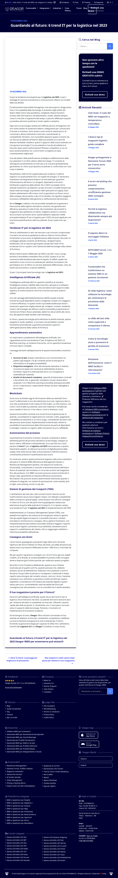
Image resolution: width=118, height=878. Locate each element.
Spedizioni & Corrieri (52, 766)
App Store (91, 735)
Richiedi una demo (96, 9)
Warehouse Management (16, 766)
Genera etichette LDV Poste (17, 854)
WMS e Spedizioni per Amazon (18, 806)
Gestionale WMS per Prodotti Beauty (21, 749)
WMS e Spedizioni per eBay (17, 809)
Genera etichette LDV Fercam (18, 857)
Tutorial (10, 714)
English (83, 765)
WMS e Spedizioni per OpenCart (19, 817)
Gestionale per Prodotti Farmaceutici (21, 740)
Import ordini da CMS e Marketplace (21, 786)
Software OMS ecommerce (97, 409)
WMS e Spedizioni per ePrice (18, 820)
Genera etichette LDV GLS (16, 837)
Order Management (14, 780)
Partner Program (50, 686)
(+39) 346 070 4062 (86, 840)
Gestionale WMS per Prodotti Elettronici (22, 746)
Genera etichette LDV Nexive (55, 852)
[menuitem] (64, 2)
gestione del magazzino (92, 417)
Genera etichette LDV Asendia (18, 860)
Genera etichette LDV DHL (17, 843)
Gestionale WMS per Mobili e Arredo (21, 743)
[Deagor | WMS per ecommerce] (14, 9)
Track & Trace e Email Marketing (56, 771)
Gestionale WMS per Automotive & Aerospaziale (25, 734)
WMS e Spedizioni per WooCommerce (21, 814)
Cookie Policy (49, 717)
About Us (47, 680)
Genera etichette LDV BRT (17, 840)
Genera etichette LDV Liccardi (55, 846)
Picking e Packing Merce (16, 783)
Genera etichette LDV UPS (17, 846)
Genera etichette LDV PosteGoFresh (57, 857)
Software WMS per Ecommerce (19, 731)
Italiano (84, 759)
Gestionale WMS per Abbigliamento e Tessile (24, 752)
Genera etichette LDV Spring (55, 843)
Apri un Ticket (92, 836)
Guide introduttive (14, 709)
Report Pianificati (50, 780)
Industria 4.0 (49, 683)
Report (46, 777)
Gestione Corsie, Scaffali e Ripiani (20, 768)
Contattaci (48, 692)
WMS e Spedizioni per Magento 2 (19, 803)
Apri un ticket (12, 717)
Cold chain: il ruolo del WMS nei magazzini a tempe (33, 2)
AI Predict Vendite (14, 777)
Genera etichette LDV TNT (17, 851)
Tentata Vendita (50, 783)
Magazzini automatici (15, 771)
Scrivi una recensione (13, 687)
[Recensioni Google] (22, 680)
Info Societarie (49, 706)
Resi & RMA (48, 774)
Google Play (91, 744)
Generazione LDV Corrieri (53, 769)
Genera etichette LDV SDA (53, 840)
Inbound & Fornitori (14, 774)
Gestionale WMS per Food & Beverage (21, 737)
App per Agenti (49, 786)
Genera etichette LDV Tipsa (54, 854)
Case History (48, 689)
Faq (8, 712)
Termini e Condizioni (52, 712)
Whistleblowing (50, 709)
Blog (8, 706)
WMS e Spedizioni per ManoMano (20, 823)
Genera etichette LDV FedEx (17, 849)
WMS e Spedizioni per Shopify (18, 800)
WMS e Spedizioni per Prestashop (20, 811)
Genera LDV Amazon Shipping (55, 837)
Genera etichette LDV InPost (54, 849)
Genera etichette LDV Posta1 (54, 860)
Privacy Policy (49, 714)
